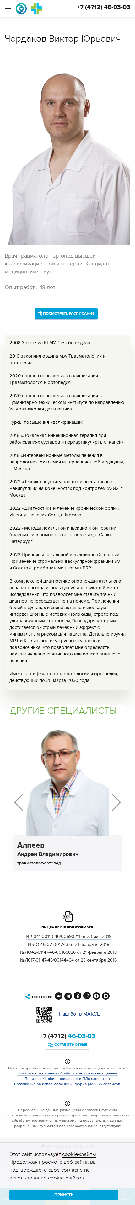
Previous (18, 802)
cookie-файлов (66, 1178)
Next (116, 802)
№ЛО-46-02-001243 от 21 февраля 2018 (68, 944)
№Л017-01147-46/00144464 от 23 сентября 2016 (68, 960)
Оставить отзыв (70, 1044)
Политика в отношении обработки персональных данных (67, 1073)
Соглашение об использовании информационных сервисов (67, 1084)
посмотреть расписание (68, 313)
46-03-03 (67, 1036)
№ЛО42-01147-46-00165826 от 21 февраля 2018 (68, 952)
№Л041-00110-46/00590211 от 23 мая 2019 (68, 936)
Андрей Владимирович (47, 850)
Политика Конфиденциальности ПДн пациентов (67, 1078)
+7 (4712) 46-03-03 (103, 7)
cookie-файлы (79, 1154)
